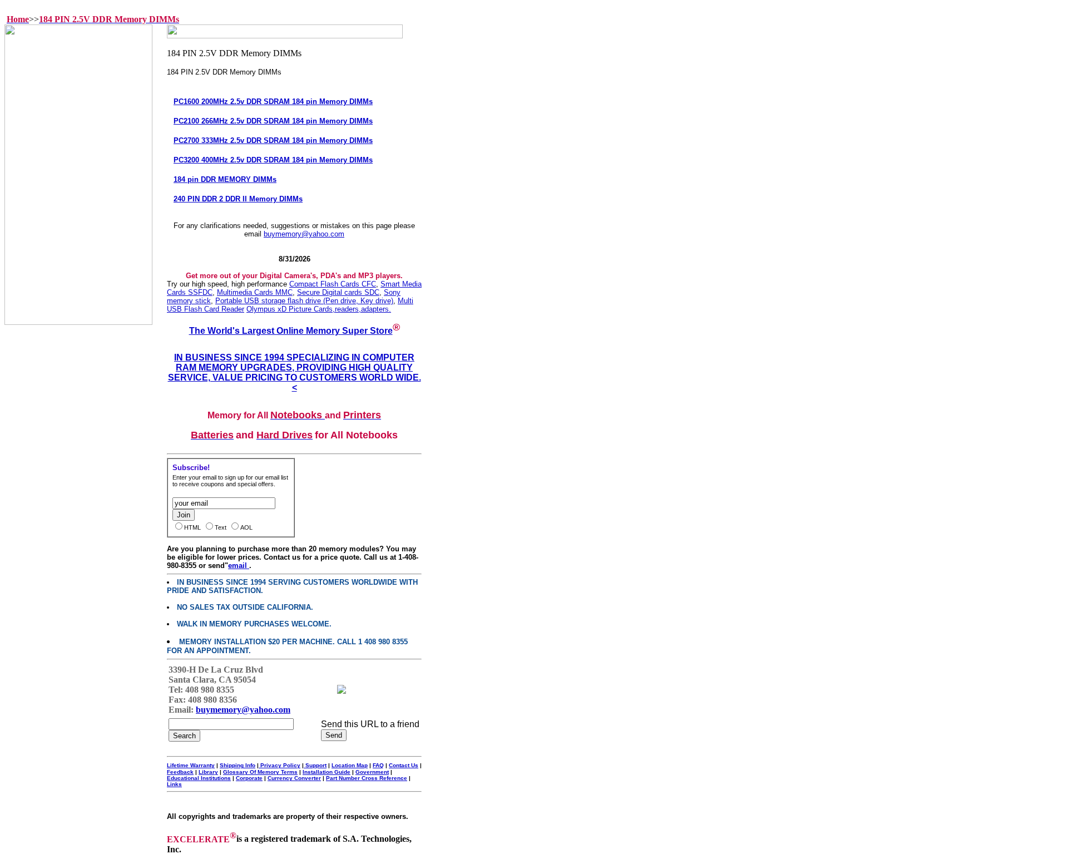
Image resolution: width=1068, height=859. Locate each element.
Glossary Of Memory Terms (260, 772)
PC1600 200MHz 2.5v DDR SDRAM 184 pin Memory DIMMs (273, 101)
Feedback (180, 772)
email (238, 565)
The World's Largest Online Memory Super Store (291, 330)
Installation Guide (326, 772)
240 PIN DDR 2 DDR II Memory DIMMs (238, 199)
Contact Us (403, 765)
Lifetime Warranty (191, 765)
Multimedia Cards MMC (255, 292)
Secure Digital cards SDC (338, 292)
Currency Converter (294, 778)
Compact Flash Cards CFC (332, 284)
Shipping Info (237, 765)
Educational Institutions (199, 778)
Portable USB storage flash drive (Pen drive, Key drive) (304, 301)
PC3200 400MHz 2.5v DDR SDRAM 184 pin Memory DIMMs (273, 160)
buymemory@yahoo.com (304, 234)
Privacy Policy (279, 765)
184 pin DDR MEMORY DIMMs (225, 179)
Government (372, 772)
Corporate (249, 778)
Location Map (350, 765)
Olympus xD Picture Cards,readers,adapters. (318, 309)
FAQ (378, 765)
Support (315, 765)
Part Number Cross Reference (366, 778)
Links (174, 784)
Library (208, 772)
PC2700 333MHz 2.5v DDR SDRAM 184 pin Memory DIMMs (273, 140)
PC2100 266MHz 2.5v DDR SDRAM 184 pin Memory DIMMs (273, 121)
